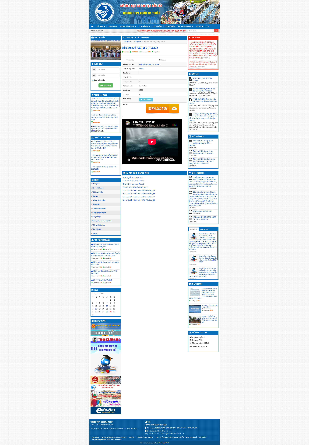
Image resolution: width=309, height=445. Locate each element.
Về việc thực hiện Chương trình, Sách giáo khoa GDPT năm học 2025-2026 (104, 117)
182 (101, 267)
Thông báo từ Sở (100, 95)
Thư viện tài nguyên (102, 240)
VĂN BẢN (195, 74)
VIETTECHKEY (163, 443)
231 (101, 282)
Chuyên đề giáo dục (127, 26)
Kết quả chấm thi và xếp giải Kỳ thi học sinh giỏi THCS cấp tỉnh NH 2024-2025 (104, 129)
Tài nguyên (112, 26)
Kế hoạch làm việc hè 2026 (202, 211)
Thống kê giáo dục (98, 225)
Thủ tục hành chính (98, 200)
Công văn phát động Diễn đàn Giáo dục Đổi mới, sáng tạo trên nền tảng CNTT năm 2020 (104, 157)
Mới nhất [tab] (193, 229)
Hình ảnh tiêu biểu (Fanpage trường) (114, 437)
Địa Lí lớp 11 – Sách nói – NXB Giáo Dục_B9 (139, 190)
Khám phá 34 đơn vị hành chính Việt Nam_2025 (105, 263)
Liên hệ (131, 437)
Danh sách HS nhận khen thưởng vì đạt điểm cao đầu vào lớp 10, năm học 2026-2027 (203, 64)
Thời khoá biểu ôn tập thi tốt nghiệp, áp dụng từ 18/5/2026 (203, 152)
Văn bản (199, 26)
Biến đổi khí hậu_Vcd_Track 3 (133, 184)
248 (101, 258)
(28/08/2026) (206, 58)
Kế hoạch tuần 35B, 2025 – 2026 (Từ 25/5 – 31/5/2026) (204, 218)
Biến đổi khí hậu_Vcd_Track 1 (133, 181)
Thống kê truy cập (199, 333)
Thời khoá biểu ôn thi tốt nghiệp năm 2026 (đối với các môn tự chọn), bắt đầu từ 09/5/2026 (202, 161)
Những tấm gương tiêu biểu (101, 221)
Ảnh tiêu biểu (99, 38)
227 (101, 249)
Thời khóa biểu (170, 26)
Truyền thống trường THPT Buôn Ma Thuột (106, 440)
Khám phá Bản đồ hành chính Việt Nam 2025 (104, 272)
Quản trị (126, 52)
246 (101, 276)
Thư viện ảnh (157, 26)
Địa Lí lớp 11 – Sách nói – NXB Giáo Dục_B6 (139, 200)
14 (107, 306)
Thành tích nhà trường (145, 437)
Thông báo (96, 184)
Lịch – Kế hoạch (144, 26)
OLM (207, 26)
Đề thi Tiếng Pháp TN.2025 (102, 280)
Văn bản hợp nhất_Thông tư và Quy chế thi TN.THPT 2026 (204, 90)
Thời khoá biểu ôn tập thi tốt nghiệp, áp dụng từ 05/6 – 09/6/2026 (201, 143)
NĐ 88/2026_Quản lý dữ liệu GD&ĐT (202, 79)
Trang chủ (127, 41)
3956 (211, 310)
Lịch (96, 290)
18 (96, 309)
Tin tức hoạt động (185, 26)
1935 (149, 52)
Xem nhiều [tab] (204, 229)
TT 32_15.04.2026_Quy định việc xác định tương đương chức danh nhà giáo (203, 101)
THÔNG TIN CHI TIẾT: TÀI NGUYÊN (137, 38)
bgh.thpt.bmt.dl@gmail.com (162, 431)
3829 (198, 324)
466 (198, 301)
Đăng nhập (98, 64)
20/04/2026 (96, 110)
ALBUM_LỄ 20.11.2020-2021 (133, 178)
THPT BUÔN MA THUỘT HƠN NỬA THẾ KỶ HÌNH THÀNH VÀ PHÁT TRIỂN (181, 437)
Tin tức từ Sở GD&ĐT (102, 138)
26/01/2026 (96, 122)
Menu (96, 180)
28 (107, 312)
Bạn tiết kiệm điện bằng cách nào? (135, 187)
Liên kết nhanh (100, 321)
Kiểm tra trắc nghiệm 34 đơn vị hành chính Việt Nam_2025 (105, 245)
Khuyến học (96, 217)
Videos (94, 233)
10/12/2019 (96, 150)
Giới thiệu (100, 26)
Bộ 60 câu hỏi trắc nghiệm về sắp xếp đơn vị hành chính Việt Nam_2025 (105, 254)
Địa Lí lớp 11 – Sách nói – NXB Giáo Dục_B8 (139, 194)
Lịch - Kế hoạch (198, 173)
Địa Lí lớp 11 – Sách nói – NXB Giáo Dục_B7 (139, 197)
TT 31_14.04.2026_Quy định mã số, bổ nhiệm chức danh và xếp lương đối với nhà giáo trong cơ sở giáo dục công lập (203, 117)
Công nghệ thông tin (99, 213)
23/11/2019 (135, 52)
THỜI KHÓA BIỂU (198, 136)
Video (141, 69)
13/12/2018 (96, 171)
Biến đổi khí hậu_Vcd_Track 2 (149, 64)
